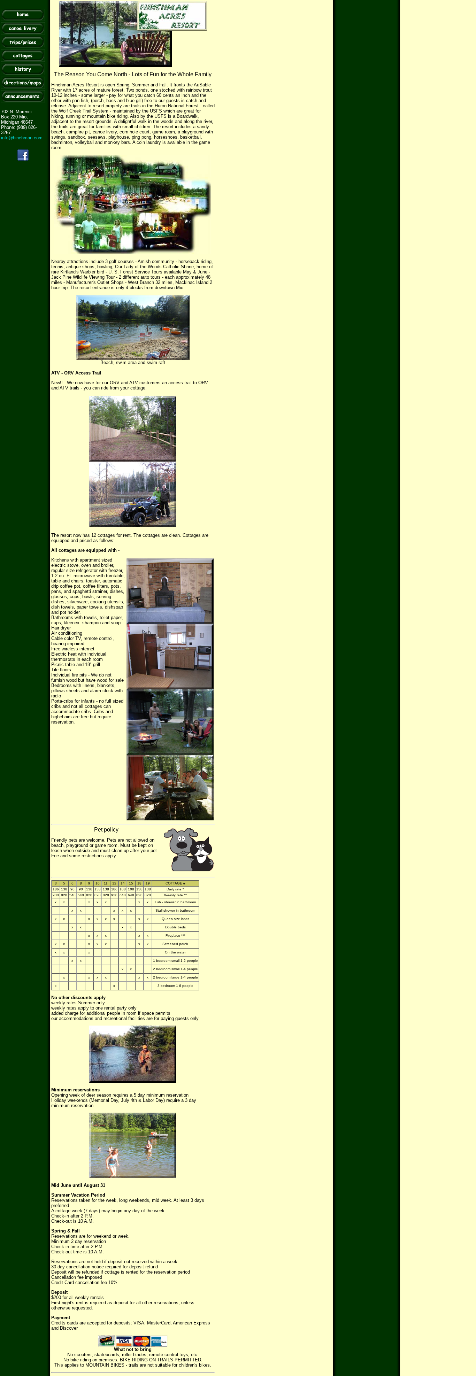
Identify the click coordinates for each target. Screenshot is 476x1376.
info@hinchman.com (22, 137)
